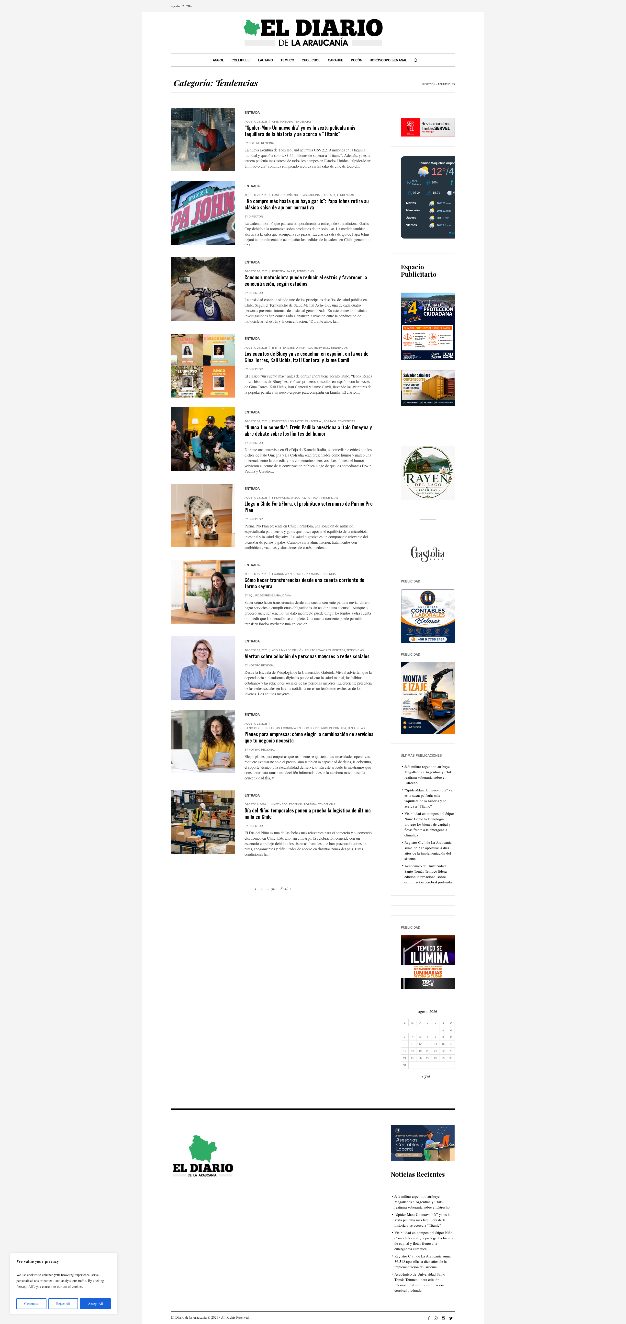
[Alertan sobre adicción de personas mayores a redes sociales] (203, 668)
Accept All (95, 1303)
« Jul (425, 1076)
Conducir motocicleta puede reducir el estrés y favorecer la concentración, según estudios (306, 280)
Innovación (280, 497)
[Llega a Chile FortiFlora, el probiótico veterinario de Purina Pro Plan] (203, 515)
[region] (63, 1283)
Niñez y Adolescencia (286, 804)
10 (404, 1043)
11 (412, 1043)
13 (427, 1043)
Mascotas (298, 497)
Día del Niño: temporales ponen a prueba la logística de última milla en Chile (308, 813)
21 (435, 1051)
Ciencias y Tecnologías (262, 728)
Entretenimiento (285, 347)
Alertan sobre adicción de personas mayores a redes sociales (307, 656)
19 (420, 1051)
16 (450, 1043)
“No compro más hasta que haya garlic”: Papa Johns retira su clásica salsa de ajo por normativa (307, 204)
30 (273, 888)
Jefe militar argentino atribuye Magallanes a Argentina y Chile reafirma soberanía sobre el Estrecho (422, 1202)
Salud (290, 271)
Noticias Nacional (307, 195)
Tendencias (302, 121)
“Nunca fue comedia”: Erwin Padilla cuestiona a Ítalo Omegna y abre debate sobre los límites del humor (308, 430)
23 (450, 1051)
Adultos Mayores (318, 650)
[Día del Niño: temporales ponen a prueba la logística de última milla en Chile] (203, 822)
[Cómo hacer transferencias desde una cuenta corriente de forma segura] (203, 592)
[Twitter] (451, 1318)
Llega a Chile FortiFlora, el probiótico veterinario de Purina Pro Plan (309, 507)
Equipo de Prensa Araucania (270, 595)
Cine (275, 121)
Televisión (321, 347)
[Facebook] (429, 1318)
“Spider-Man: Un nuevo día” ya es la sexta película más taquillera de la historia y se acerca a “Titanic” (300, 130)
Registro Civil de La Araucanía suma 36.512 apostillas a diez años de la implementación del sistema (422, 1261)
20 (427, 1051)
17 (404, 1051)
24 (404, 1058)
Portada (428, 84)
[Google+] (436, 1318)
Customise (31, 1303)
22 (443, 1051)
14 (435, 1043)
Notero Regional (262, 143)
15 (443, 1043)
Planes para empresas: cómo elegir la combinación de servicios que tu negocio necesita (309, 737)
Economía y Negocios (288, 573)
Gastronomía (282, 195)
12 (420, 1043)
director (256, 216)
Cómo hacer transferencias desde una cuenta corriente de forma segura (304, 583)
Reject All (63, 1303)
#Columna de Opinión (287, 650)
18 (412, 1051)
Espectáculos (283, 421)
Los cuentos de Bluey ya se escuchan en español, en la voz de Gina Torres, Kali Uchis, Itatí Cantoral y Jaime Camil (307, 357)
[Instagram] (444, 1318)
